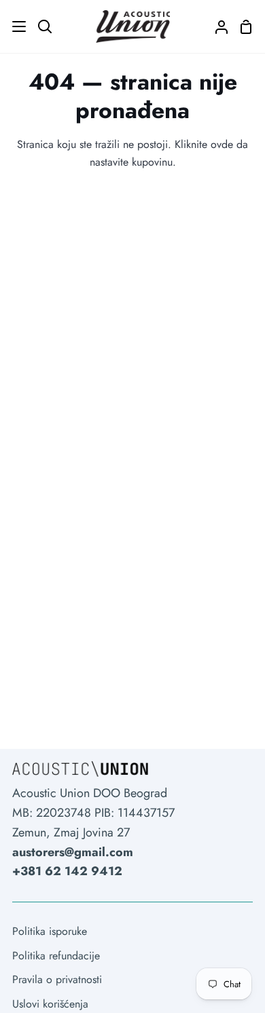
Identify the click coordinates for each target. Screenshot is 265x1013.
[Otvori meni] (13, 26)
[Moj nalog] (216, 26)
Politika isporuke (49, 931)
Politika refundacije (56, 955)
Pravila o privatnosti (57, 979)
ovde (222, 144)
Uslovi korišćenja (50, 1004)
